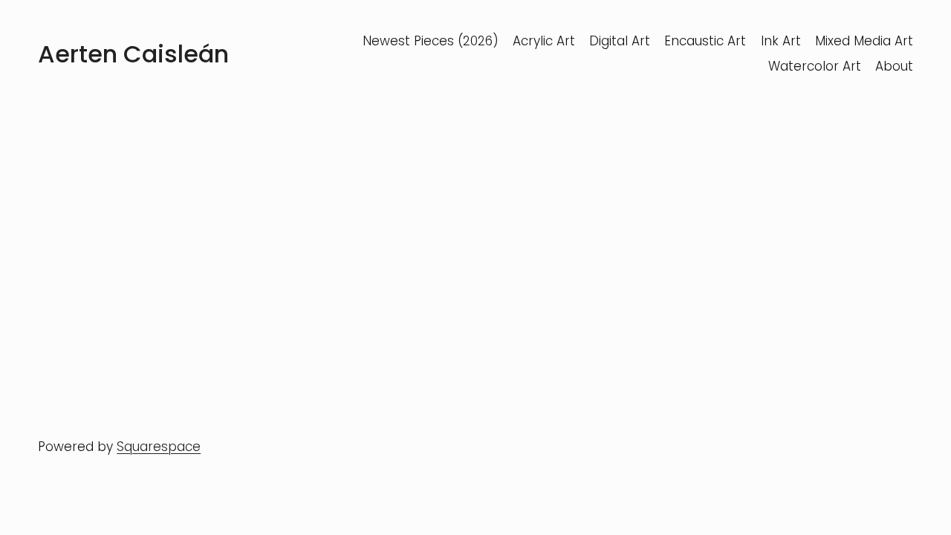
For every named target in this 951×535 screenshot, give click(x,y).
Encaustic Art (705, 41)
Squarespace (159, 446)
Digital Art (619, 41)
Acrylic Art (544, 41)
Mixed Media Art (864, 41)
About (894, 66)
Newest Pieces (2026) (431, 41)
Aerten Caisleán (133, 54)
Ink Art (781, 41)
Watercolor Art (814, 66)
